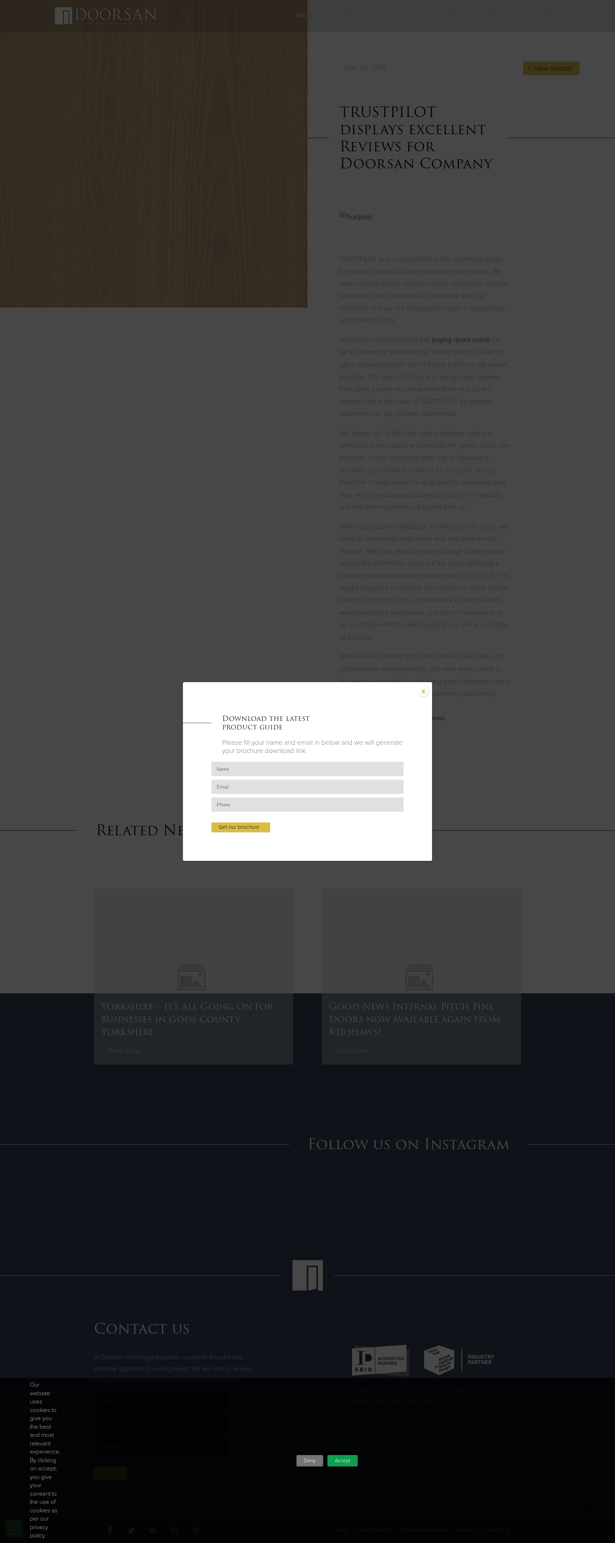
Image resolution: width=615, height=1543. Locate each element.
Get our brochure (239, 827)
